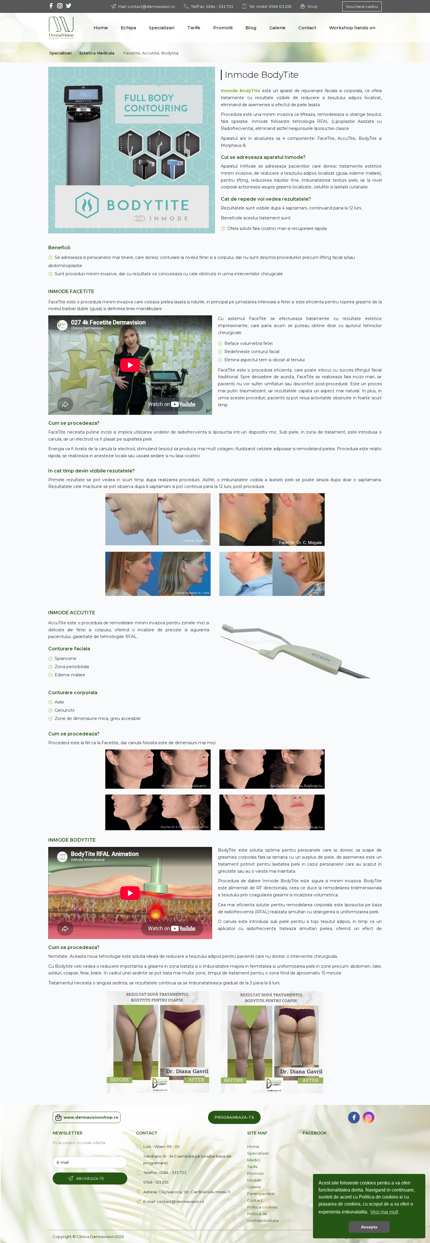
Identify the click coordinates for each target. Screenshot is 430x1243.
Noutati (254, 1180)
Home (101, 27)
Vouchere (362, 6)
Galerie (277, 27)
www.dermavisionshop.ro (90, 1117)
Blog (251, 27)
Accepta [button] (369, 1227)
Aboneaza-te (90, 1178)
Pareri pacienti (261, 1193)
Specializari (161, 27)
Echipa (128, 27)
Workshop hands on (352, 27)
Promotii (223, 27)
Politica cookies (262, 1207)
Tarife (193, 27)
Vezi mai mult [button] (384, 1211)
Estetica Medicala (97, 53)
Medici (253, 1160)
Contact (307, 27)
